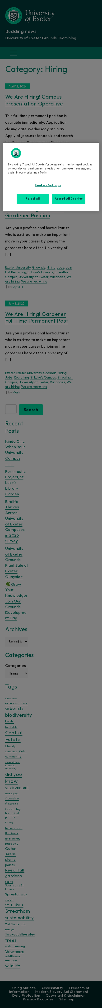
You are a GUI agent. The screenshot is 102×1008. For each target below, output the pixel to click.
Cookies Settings (48, 185)
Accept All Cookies (69, 198)
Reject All (32, 198)
